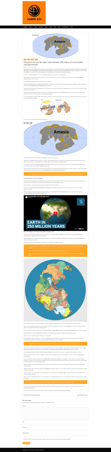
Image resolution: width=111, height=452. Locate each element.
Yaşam (50, 27)
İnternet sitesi (26, 433)
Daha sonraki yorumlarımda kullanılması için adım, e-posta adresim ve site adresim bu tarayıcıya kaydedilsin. (47, 439)
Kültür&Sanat (65, 27)
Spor (55, 27)
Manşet (36, 59)
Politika (30, 27)
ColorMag (36, 449)
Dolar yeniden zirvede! (82, 395)
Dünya (35, 27)
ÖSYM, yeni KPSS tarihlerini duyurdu (32, 395)
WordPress (42, 449)
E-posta (25, 427)
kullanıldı (36, 89)
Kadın (59, 27)
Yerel (71, 27)
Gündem (25, 27)
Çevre (25, 59)
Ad (24, 421)
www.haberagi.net (33, 67)
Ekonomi (41, 27)
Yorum (24, 406)
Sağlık (46, 27)
